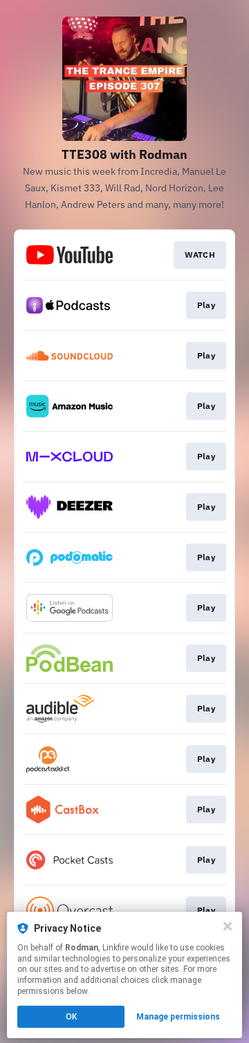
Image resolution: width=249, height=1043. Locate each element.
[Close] (227, 926)
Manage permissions (178, 1017)
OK (71, 1017)
